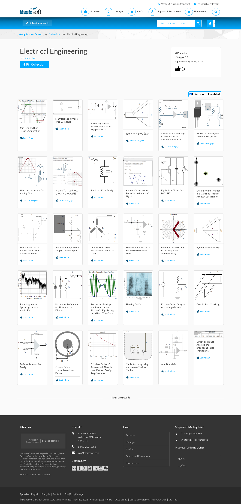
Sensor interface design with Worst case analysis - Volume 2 (173, 136)
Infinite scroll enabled (206, 94)
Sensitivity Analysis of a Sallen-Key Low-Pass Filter (138, 250)
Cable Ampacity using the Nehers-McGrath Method (137, 367)
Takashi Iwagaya (136, 140)
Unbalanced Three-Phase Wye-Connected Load (102, 250)
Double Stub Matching (208, 304)
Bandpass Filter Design (102, 190)
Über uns (25, 427)
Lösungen (130, 442)
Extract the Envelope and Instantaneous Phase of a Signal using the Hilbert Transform (102, 309)
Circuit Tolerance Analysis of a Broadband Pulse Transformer (205, 346)
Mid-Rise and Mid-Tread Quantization (30, 129)
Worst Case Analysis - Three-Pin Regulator (208, 135)
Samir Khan (30, 58)
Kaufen (129, 449)
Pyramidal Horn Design (208, 247)
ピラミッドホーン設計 (137, 133)
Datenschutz (121, 499)
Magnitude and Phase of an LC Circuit (66, 120)
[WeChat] (105, 468)
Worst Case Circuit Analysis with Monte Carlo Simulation (30, 250)
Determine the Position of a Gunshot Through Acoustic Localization (208, 193)
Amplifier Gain (168, 364)
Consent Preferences (139, 499)
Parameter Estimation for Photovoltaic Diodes (66, 307)
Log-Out (182, 465)
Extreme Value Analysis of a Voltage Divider (173, 306)
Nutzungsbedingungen (102, 499)
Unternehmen (132, 463)
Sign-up (181, 458)
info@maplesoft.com (88, 452)
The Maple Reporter (191, 433)
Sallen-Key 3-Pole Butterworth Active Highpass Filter (100, 126)
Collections (54, 34)
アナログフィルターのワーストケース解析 (66, 192)
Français (45, 494)
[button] (210, 23)
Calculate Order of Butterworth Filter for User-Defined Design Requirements (102, 369)
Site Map (172, 499)
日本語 (67, 494)
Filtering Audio (133, 304)
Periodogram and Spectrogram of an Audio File (29, 307)
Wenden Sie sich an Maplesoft (175, 3)
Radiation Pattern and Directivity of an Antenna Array (172, 250)
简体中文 (78, 494)
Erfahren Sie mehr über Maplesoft (35, 474)
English (34, 494)
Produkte (130, 435)
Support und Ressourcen (138, 456)
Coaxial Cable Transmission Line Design (64, 370)
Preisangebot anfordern (208, 3)
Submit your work (38, 22)
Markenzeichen (159, 499)
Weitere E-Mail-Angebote (194, 439)
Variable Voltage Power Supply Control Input (67, 249)
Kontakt (77, 427)
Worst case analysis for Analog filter (32, 192)
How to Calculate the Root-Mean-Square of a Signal (138, 193)
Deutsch (57, 494)
